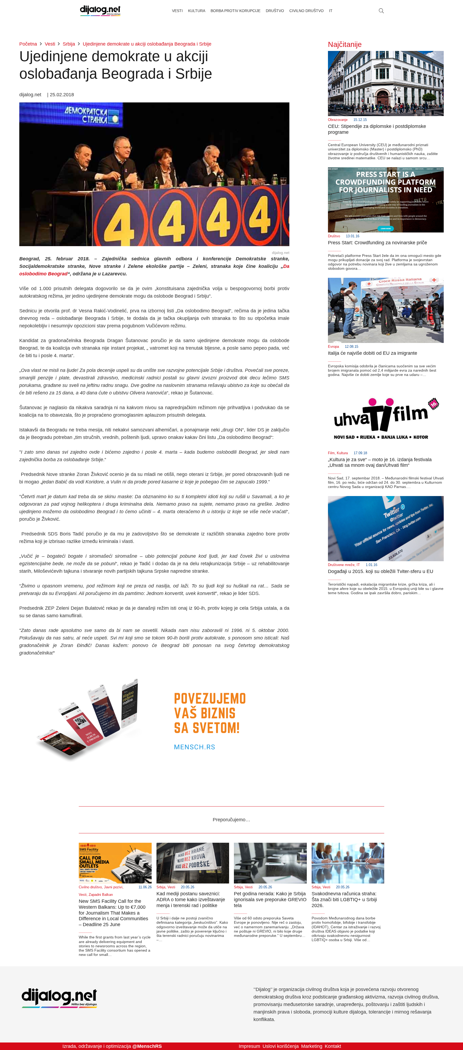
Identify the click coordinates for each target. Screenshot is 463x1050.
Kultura (342, 453)
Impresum (249, 1046)
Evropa (333, 347)
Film (331, 453)
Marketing (311, 1046)
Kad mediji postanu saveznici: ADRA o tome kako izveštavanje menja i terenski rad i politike (190, 899)
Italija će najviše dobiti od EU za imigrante (372, 353)
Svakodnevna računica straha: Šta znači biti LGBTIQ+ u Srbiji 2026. (344, 899)
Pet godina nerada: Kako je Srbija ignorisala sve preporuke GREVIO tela (270, 899)
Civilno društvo (90, 887)
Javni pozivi (113, 887)
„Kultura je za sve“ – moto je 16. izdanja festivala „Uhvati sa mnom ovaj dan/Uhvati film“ (380, 462)
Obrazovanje (338, 120)
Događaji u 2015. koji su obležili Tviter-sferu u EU (380, 571)
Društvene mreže (341, 565)
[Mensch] (154, 667)
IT (358, 565)
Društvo (334, 236)
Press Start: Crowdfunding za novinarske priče (377, 242)
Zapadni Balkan (101, 895)
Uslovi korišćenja (281, 1046)
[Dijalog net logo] (100, 10)
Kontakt (333, 1046)
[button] (381, 10)
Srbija (160, 887)
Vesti (83, 895)
